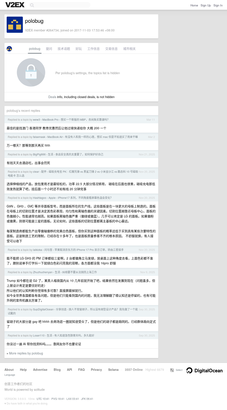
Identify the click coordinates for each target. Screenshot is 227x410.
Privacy (96, 369)
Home (194, 5)
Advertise (40, 369)
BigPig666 (39, 154)
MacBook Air (55, 137)
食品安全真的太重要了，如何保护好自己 (79, 154)
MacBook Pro (50, 119)
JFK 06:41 (87, 398)
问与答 (48, 249)
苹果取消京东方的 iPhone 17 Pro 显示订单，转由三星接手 (89, 249)
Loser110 (39, 335)
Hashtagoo (39, 197)
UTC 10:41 (43, 398)
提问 (49, 48)
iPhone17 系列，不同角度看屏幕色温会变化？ (85, 197)
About (9, 369)
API (69, 369)
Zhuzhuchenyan (43, 272)
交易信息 (111, 48)
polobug (34, 48)
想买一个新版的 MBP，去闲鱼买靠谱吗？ (85, 119)
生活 (50, 154)
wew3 (36, 119)
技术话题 (64, 48)
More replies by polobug (26, 353)
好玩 (79, 48)
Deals (52, 97)
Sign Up (206, 5)
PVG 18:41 (58, 398)
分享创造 (61, 309)
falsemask (39, 137)
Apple (52, 197)
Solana (113, 369)
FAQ (81, 369)
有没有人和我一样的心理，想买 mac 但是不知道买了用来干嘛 (101, 137)
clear (36, 171)
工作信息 (93, 48)
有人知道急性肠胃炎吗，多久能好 (74, 335)
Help (23, 369)
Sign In (218, 5)
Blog (57, 369)
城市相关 (129, 48)
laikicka (37, 249)
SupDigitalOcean (43, 309)
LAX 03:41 (73, 398)
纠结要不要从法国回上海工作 (79, 272)
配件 (44, 171)
